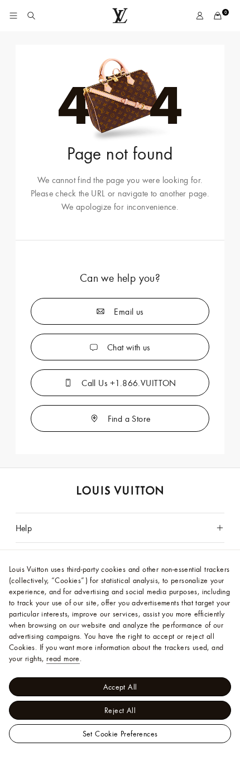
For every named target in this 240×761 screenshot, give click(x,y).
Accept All (120, 687)
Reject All (120, 710)
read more (63, 658)
